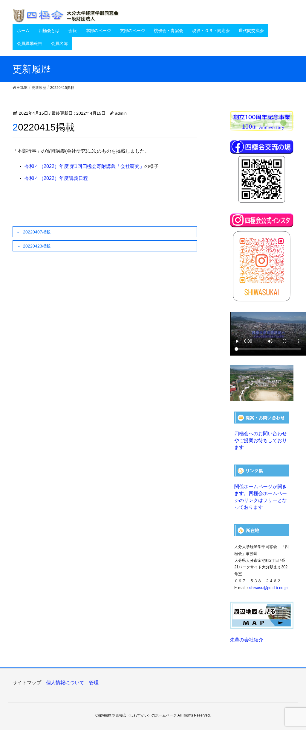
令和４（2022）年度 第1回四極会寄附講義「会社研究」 (84, 166)
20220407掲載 (37, 232)
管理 (94, 682)
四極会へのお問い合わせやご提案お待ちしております (260, 440)
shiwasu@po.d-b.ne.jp (268, 587)
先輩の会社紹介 (246, 639)
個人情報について (65, 682)
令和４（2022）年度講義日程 (56, 178)
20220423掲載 (37, 246)
